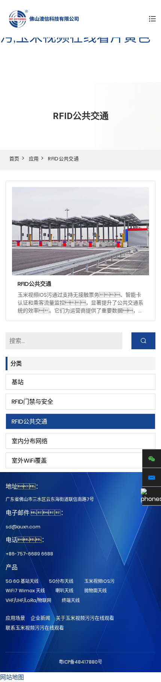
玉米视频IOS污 (99, 581)
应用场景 (15, 618)
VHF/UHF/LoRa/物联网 (28, 600)
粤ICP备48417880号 (80, 662)
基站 (18, 382)
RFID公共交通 (63, 158)
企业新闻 (40, 618)
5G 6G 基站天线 (22, 581)
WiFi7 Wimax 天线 (25, 590)
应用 (34, 158)
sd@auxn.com (23, 527)
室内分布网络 (30, 441)
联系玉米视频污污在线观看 (35, 628)
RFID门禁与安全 (32, 401)
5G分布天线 (61, 581)
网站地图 (12, 677)
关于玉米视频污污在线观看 (85, 618)
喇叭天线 (64, 590)
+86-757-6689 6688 (29, 554)
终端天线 (71, 600)
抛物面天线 (95, 590)
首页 (14, 158)
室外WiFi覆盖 (29, 460)
